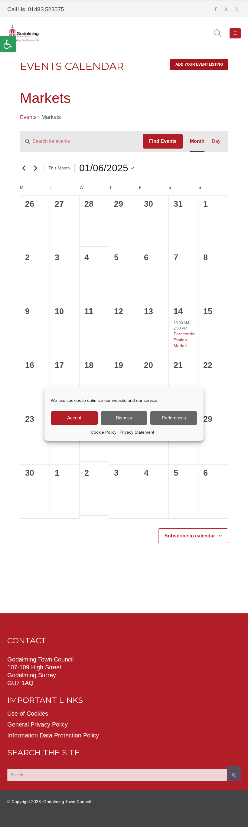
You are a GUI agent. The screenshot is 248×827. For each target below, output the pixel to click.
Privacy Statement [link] (136, 432)
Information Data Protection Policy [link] (53, 735)
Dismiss (124, 417)
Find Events (163, 141)
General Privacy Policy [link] (37, 724)
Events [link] (28, 117)
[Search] (234, 773)
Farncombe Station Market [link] (185, 339)
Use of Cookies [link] (27, 713)
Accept (74, 417)
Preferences (174, 417)
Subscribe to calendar (190, 535)
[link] (8, 44)
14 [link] (178, 311)
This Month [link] (59, 168)
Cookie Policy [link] (103, 432)
